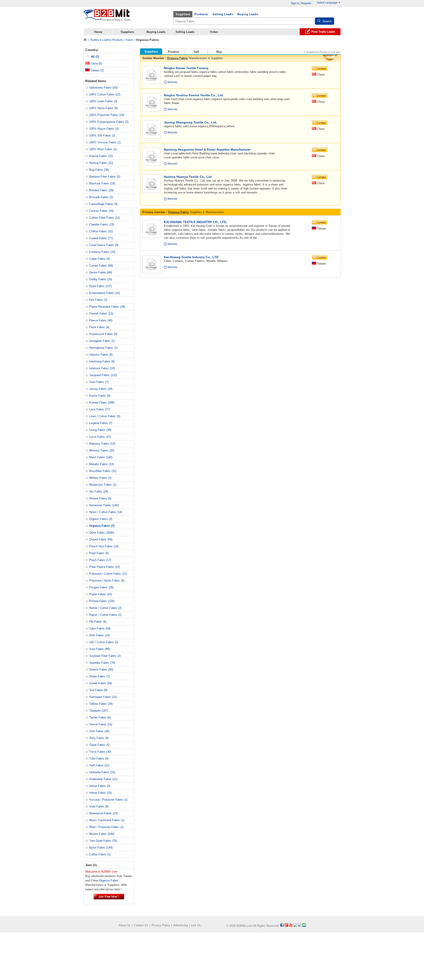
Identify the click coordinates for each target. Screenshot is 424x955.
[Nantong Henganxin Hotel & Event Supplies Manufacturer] (151, 156)
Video (214, 32)
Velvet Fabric (100, 792)
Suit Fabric (98, 690)
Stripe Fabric (99, 676)
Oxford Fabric (100, 539)
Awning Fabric (101, 163)
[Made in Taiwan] (106, 17)
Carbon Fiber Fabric (104, 217)
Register (306, 3)
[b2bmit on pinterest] (299, 925)
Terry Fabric (99, 738)
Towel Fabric (99, 745)
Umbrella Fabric (102, 772)
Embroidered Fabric (104, 293)
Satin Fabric (99, 628)
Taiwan (97, 70)
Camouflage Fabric (103, 204)
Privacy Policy (160, 925)
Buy (219, 51)
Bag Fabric (99, 169)
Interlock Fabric (102, 368)
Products (201, 14)
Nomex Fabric (100, 498)
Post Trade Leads (323, 31)
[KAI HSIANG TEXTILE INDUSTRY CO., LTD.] (151, 228)
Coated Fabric (101, 238)
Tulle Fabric (98, 758)
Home (98, 32)
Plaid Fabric (99, 553)
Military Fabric (100, 477)
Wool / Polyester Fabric (106, 827)
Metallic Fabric (101, 464)
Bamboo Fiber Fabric (104, 176)
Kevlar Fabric (99, 395)
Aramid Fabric (101, 156)
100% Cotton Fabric (104, 94)
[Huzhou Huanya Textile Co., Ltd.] (151, 183)
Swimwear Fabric (103, 697)
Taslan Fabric (100, 717)
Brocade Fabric (101, 197)
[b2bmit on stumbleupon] (304, 925)
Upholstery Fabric (103, 87)
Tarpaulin (98, 710)
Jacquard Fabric (103, 375)
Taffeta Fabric (101, 703)
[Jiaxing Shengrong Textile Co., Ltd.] (151, 129)
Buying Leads (247, 14)
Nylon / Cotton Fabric (105, 512)
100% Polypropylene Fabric (109, 121)
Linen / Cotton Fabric (104, 416)
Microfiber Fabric (102, 471)
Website (172, 82)
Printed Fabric (101, 601)
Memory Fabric (101, 450)
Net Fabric (98, 491)
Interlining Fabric (102, 361)
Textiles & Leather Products (106, 40)
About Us (125, 925)
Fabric (129, 40)
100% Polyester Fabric (106, 115)
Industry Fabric (101, 354)
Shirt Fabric (99, 635)
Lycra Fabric (100, 436)
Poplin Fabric (100, 594)
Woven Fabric (101, 834)
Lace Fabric (99, 409)
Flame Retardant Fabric (107, 306)
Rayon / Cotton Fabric (105, 614)
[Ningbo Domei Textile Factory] (151, 74)
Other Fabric (101, 532)
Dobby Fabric (100, 279)
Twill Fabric (99, 765)
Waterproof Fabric (103, 813)
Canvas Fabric (101, 210)
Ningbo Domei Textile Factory (186, 68)
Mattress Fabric (102, 443)
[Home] (85, 39)
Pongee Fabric (101, 587)
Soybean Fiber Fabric (105, 656)
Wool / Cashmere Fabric (106, 820)
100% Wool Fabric (103, 149)
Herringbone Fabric (103, 347)
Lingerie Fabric (100, 423)
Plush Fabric (100, 560)
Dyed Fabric (100, 286)
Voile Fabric (98, 806)
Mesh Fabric (100, 457)
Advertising (180, 925)
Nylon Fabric (101, 847)
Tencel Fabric (100, 724)
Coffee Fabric (100, 854)
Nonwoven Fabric (104, 505)
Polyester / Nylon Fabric (106, 580)
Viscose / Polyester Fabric (108, 799)
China (96, 63)
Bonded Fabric (101, 190)
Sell (196, 51)
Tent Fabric (99, 731)
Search (327, 21)
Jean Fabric (98, 382)
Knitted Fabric (101, 402)
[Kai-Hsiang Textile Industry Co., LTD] (151, 263)
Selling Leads (222, 14)
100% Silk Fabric (102, 135)
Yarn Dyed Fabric (103, 840)
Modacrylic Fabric (102, 484)
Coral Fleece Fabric (103, 245)
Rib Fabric (97, 621)
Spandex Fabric (102, 662)
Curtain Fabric (101, 265)
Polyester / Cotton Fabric (108, 573)
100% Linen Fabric (103, 101)
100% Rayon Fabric (104, 128)
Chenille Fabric (101, 224)
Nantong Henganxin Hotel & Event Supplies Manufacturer (207, 149)
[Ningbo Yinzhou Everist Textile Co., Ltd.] (151, 102)
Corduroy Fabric (102, 252)
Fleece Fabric (100, 320)
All (94, 56)
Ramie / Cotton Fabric (105, 608)
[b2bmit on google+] (286, 925)
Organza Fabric (177, 58)
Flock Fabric (99, 327)
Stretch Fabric (101, 669)
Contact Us (141, 925)
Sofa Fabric (99, 649)
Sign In (295, 3)
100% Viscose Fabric (105, 142)
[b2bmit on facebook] (282, 925)
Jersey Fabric (100, 388)
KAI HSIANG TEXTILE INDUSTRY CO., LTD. (195, 222)
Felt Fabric (98, 299)
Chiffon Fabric (101, 231)
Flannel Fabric (101, 313)
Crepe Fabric (99, 258)
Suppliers (183, 14)
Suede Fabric (100, 683)
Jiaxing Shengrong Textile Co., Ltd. (190, 122)
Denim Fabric (100, 272)
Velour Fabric (99, 786)
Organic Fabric (100, 519)
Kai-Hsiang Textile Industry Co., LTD (191, 257)
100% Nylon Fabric (103, 108)
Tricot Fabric (100, 751)
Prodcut (173, 51)
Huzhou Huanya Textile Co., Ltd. (188, 176)
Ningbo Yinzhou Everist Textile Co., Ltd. (194, 95)
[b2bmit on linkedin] (295, 925)
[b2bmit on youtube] (291, 925)
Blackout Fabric (102, 183)
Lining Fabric (100, 430)
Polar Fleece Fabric (104, 566)
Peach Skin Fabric (104, 546)
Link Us (196, 925)
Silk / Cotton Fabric (103, 642)
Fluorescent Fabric (103, 334)
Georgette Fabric (102, 341)
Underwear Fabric (103, 779)
